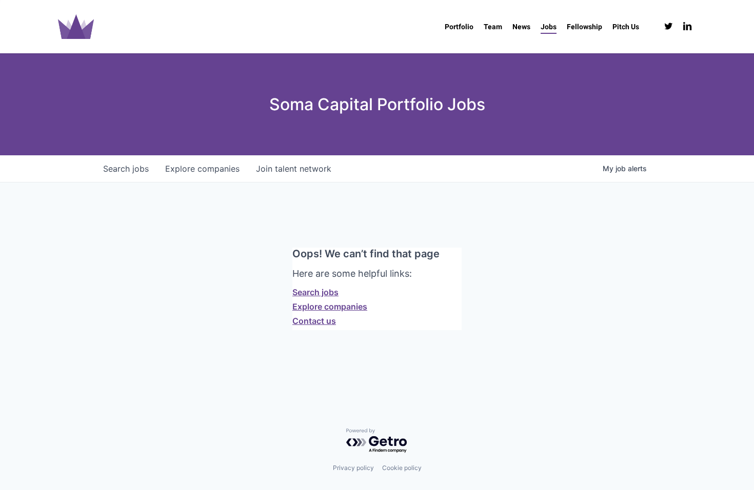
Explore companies (329, 306)
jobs (126, 169)
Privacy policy (353, 468)
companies (202, 169)
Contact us (314, 321)
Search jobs (315, 292)
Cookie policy (402, 468)
